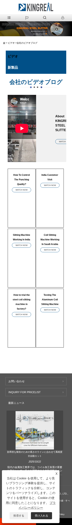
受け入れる (41, 515)
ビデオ (11, 43)
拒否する (18, 515)
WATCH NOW (21, 190)
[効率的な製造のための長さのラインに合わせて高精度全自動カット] (35, 430)
